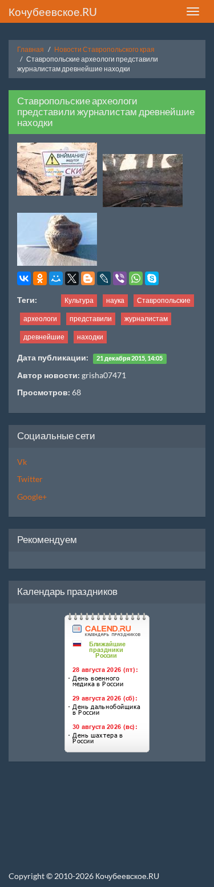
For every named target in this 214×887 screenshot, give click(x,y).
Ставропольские (164, 300)
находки (90, 337)
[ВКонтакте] (24, 278)
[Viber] (120, 278)
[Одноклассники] (40, 278)
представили (91, 318)
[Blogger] (88, 278)
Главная (30, 49)
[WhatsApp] (136, 278)
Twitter (30, 479)
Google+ (32, 496)
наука (115, 300)
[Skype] (152, 278)
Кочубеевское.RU (53, 11)
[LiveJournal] (104, 278)
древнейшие (43, 337)
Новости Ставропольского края (104, 49)
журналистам (146, 318)
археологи (40, 318)
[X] (72, 278)
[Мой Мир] (56, 278)
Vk (22, 462)
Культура (79, 300)
